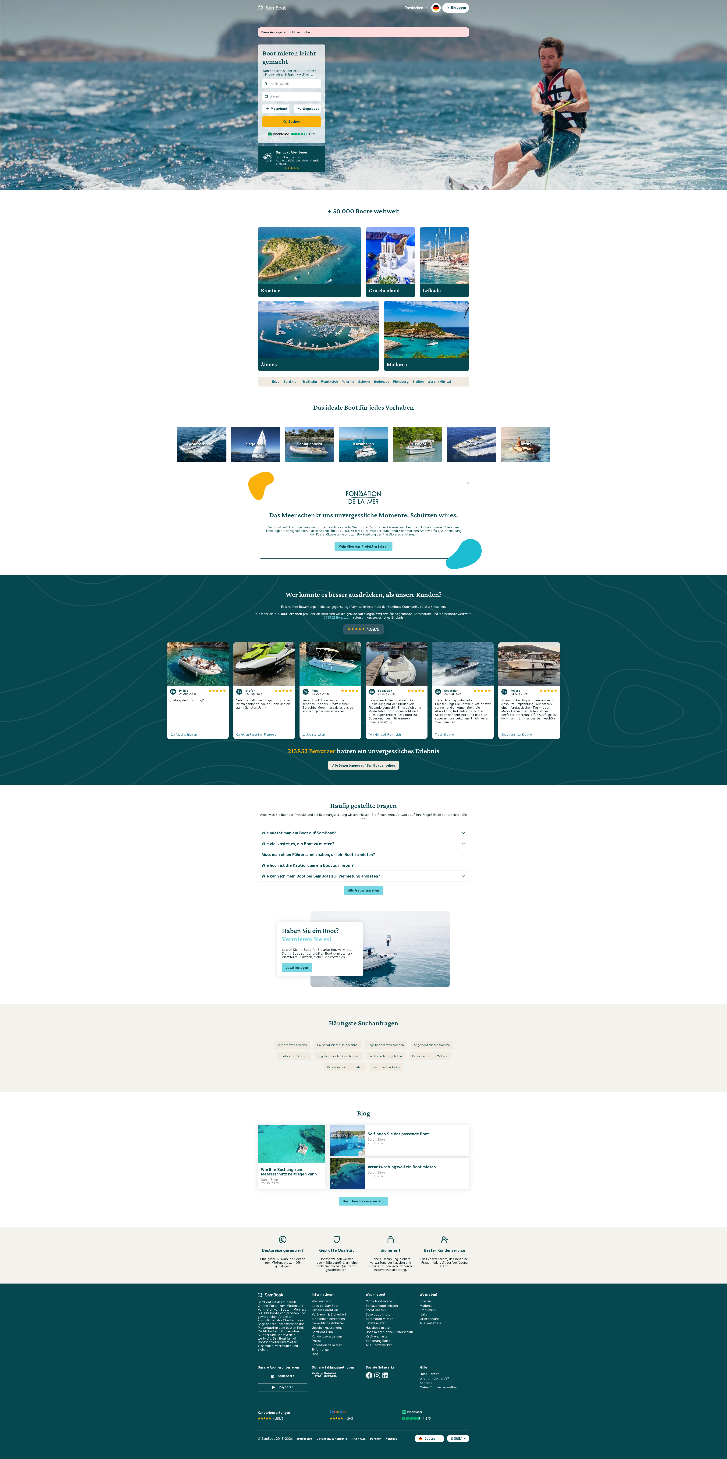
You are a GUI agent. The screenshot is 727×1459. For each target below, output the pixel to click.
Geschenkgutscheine (327, 1327)
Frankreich (329, 381)
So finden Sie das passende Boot (398, 1133)
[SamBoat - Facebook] (369, 1375)
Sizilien (418, 381)
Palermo (348, 381)
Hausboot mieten (379, 1327)
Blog (315, 1354)
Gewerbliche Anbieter (328, 1323)
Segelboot (311, 108)
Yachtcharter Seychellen (386, 1056)
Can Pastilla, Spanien (183, 734)
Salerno (364, 381)
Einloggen (458, 7)
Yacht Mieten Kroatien (292, 1045)
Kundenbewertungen (327, 1336)
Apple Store (285, 1376)
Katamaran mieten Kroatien (345, 1067)
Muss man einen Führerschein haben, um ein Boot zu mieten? (318, 854)
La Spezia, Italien (314, 734)
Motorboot (279, 108)
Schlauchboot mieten (382, 1305)
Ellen (274, 1179)
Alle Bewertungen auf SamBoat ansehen (363, 765)
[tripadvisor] (413, 1412)
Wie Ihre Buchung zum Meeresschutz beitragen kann (289, 1172)
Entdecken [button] (414, 7)
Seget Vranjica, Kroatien (517, 734)
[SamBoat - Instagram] (377, 1375)
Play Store (285, 1387)
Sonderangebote (378, 1340)
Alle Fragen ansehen (363, 890)
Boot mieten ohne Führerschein (389, 1332)
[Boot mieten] (272, 7)
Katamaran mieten (379, 1318)
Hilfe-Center (429, 1374)
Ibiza (275, 381)
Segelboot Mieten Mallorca (432, 1045)
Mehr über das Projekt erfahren (363, 546)
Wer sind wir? (322, 1301)
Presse (316, 1340)
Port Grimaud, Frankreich (385, 734)
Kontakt (426, 1382)
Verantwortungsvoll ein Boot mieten (402, 1166)
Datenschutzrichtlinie (332, 1438)
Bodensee (381, 381)
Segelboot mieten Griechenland (338, 1056)
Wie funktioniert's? (434, 1378)
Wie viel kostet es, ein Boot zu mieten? (298, 843)
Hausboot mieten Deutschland (337, 1045)
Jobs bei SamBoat (325, 1305)
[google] (338, 1412)
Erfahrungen (321, 1349)
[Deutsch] (436, 7)
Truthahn (309, 381)
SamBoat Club (322, 1332)
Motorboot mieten (380, 1301)
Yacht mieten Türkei (387, 1067)
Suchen (294, 121)
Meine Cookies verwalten (438, 1387)
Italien (424, 1314)
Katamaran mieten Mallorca (429, 1056)
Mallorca (426, 1305)
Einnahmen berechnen (328, 1318)
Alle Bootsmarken (379, 1345)
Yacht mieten (376, 1310)
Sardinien (290, 381)
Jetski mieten (376, 1323)
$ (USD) (457, 1438)
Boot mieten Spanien (293, 1056)
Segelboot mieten (379, 1314)
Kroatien (426, 1301)
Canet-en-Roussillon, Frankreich (257, 734)
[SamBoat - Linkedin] (385, 1375)
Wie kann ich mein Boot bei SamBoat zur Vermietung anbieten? (321, 876)
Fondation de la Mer (327, 1345)
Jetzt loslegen (297, 967)
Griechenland (429, 1318)
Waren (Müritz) (439, 381)
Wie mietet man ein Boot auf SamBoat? (299, 832)
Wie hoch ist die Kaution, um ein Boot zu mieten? (308, 865)
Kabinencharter (377, 1336)
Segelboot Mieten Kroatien (386, 1045)
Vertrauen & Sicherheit (329, 1314)
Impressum (304, 1438)
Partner (375, 1438)
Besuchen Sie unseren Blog (363, 1201)
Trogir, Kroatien (445, 734)
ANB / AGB (359, 1438)
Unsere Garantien (325, 1310)
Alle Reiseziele (430, 1323)
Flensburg (401, 381)
